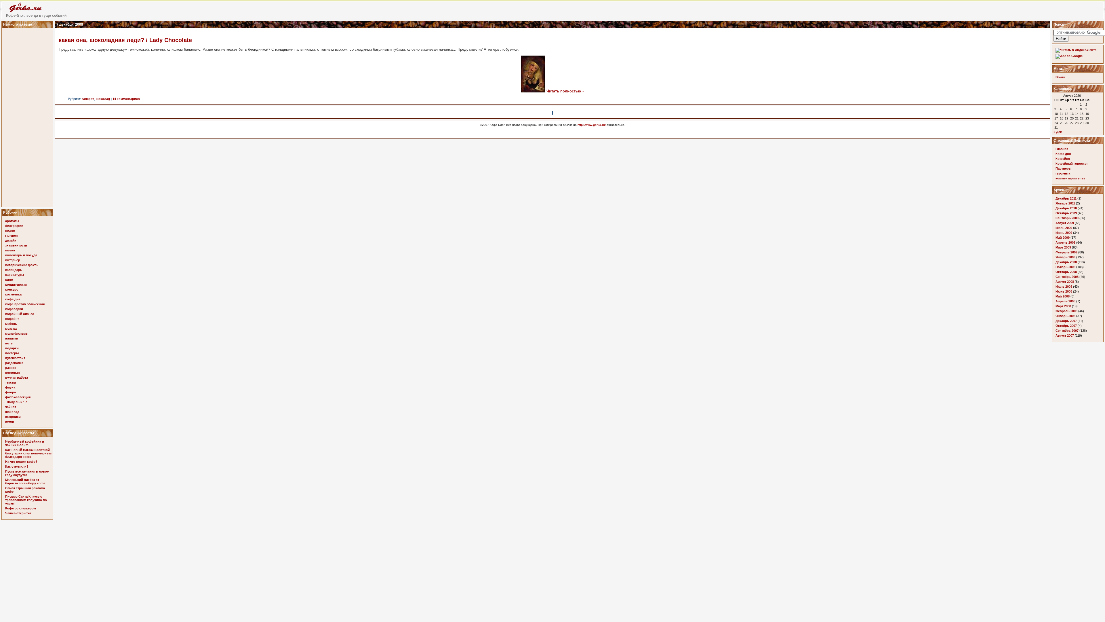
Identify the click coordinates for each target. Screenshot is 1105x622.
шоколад (12, 412)
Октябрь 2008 (1066, 272)
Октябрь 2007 (1066, 325)
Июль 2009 (1064, 228)
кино (9, 279)
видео (10, 230)
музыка (11, 328)
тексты (10, 382)
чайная (10, 407)
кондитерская (16, 284)
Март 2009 (1063, 247)
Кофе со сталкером (20, 508)
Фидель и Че (17, 402)
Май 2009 (1063, 237)
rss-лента (1063, 173)
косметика (13, 294)
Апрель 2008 (1065, 301)
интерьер (12, 260)
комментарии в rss (1070, 178)
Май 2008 (1063, 296)
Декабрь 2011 (1066, 198)
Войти (1060, 77)
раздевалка (14, 363)
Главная (1062, 149)
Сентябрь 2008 (1067, 276)
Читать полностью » (565, 91)
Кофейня (1063, 158)
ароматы (12, 221)
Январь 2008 (1065, 316)
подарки (12, 348)
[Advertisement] (28, 116)
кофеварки (14, 309)
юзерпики (13, 416)
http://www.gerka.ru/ (592, 124)
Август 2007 (1065, 335)
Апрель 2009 (1065, 242)
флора (10, 392)
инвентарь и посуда (21, 255)
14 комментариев (126, 98)
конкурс (11, 289)
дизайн (10, 240)
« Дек (1057, 132)
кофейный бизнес (19, 314)
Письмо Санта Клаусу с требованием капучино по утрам (26, 500)
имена (10, 250)
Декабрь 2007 (1066, 321)
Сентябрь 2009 (1067, 218)
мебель (11, 323)
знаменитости (16, 245)
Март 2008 (1063, 306)
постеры (12, 353)
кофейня (12, 319)
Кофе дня (1063, 154)
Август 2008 (1065, 281)
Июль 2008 (1064, 286)
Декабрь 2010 (1066, 208)
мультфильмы (16, 333)
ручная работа (16, 377)
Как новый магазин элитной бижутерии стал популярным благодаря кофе (28, 453)
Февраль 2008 (1066, 311)
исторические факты (21, 265)
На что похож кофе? (21, 461)
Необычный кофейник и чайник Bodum (24, 443)
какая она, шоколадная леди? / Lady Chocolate (125, 40)
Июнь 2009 (1064, 232)
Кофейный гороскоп (1072, 163)
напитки (11, 338)
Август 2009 (1065, 223)
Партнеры (1063, 168)
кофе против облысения (25, 304)
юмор (9, 421)
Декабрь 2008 (1066, 262)
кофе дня (12, 299)
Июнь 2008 (1064, 291)
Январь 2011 (1065, 203)
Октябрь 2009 (1066, 213)
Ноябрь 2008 (1065, 267)
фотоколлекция (18, 397)
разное (10, 367)
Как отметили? (16, 466)
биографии (14, 225)
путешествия (15, 358)
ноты (9, 343)
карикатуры (14, 274)
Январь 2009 (1065, 257)
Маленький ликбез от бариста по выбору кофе (25, 481)
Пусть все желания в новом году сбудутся (27, 473)
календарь (13, 270)
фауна (10, 387)
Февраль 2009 (1066, 252)
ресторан (12, 372)
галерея (11, 235)
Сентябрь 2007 (1067, 330)
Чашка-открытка (18, 513)
